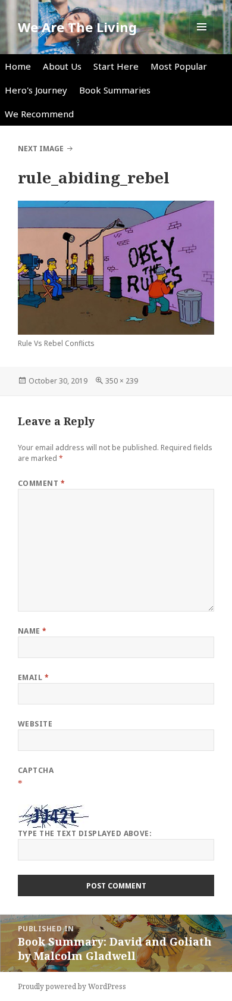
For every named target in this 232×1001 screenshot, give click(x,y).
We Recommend (39, 114)
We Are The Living (77, 27)
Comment (41, 483)
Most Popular (179, 66)
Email (33, 677)
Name (32, 631)
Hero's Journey (36, 90)
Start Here (116, 66)
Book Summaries (115, 90)
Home (18, 66)
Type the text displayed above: (85, 833)
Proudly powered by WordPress (72, 986)
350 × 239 (121, 381)
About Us (62, 66)
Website (35, 724)
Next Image (41, 149)
